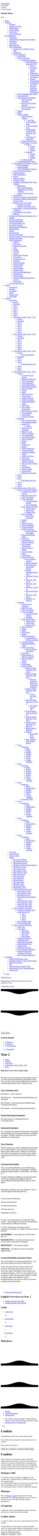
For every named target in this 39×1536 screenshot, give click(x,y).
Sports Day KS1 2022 (24, 904)
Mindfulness (21, 186)
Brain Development (19, 246)
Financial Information (16, 221)
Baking (24, 447)
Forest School (26, 396)
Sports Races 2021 (23, 912)
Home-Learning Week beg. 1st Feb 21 (32, 702)
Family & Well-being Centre (18, 959)
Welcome (12, 24)
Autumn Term (30, 508)
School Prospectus (15, 34)
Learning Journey (19, 173)
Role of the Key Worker (29, 411)
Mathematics (34, 73)
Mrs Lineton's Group (20, 872)
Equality (12, 218)
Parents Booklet (22, 167)
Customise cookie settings (25, 1449)
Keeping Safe (17, 274)
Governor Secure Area (16, 283)
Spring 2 (28, 426)
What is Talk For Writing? (27, 117)
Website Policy (10, 1415)
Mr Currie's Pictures (19, 859)
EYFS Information (15, 47)
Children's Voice (18, 180)
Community (9, 957)
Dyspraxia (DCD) (19, 259)
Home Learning (27, 666)
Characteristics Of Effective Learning (25, 163)
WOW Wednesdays (28, 448)
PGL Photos (21, 929)
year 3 (24, 914)
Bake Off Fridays (19, 178)
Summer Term (30, 512)
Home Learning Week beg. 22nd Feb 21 (31, 719)
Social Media (17, 195)
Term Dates (13, 296)
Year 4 (15, 311)
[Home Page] (6, 977)
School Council (14, 856)
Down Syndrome (19, 263)
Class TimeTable (27, 552)
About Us (8, 23)
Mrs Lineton (26, 933)
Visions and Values (15, 26)
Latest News (13, 287)
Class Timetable (27, 413)
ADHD (15, 250)
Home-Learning (27, 469)
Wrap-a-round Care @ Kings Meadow (21, 968)
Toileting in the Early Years (26, 206)
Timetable (29, 617)
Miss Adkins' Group (20, 871)
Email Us (10, 1044)
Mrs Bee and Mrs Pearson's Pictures (25, 865)
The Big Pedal (22, 946)
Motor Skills (17, 281)
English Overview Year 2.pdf (14, 1301)
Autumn (32, 146)
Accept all (12, 1449)
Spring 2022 (26, 424)
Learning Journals (27, 398)
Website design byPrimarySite (15, 1422)
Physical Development (34, 80)
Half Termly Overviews (29, 143)
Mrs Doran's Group (19, 867)
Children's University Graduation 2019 (24, 939)
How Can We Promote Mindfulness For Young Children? (25, 189)
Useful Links (13, 970)
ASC (15, 248)
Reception (29, 152)
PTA (10, 964)
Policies (11, 231)
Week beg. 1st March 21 (30, 599)
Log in (9, 9)
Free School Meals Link (17, 223)
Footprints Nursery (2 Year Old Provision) (23, 961)
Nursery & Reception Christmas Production (24, 952)
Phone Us (10, 1042)
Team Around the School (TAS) (19, 966)
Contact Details (14, 30)
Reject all (4, 1449)
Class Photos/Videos (28, 385)
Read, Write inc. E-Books (31, 560)
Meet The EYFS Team (29, 495)
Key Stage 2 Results (15, 225)
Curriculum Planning (28, 60)
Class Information (27, 383)
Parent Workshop (23, 165)
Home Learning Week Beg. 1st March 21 (31, 724)
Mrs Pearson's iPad (19, 887)
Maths (19, 113)
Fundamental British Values (26, 161)
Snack (24, 554)
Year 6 (15, 315)
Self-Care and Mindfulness (22, 272)
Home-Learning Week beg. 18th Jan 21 (31, 675)
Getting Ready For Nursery (22, 212)
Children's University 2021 (26, 910)
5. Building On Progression (31, 138)
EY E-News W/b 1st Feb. (34, 707)
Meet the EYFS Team (29, 379)
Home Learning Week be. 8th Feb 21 (31, 713)
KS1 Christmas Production (26, 949)
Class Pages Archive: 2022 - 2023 (24, 351)
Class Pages (13, 300)
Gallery (11, 857)
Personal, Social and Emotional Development (34, 89)
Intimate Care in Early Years (22, 203)
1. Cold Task (30, 120)
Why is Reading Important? (27, 100)
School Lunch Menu (16, 238)
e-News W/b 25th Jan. (33, 696)
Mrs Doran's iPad (19, 886)
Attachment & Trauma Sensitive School (22, 39)
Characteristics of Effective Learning (28, 461)
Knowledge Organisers (29, 387)
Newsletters (13, 291)
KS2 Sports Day (18, 878)
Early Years (17, 244)
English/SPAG (30, 788)
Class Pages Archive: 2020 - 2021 (24, 488)
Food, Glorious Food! (29, 420)
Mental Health (18, 270)
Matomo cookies (11, 1496)
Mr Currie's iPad (18, 882)
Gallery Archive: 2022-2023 (22, 889)
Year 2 (15, 308)
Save (19, 1534)
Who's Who (13, 32)
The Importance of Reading (26, 98)
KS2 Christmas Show (24, 921)
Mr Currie (25, 934)
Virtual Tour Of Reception (27, 429)
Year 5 (15, 313)
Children (8, 298)
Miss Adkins (26, 936)
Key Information (10, 36)
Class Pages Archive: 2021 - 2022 (24, 372)
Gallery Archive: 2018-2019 (22, 925)
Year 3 (15, 310)
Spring (32, 148)
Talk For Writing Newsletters (31, 532)
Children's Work (27, 160)
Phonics (20, 111)
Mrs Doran (25, 931)
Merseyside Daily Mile (24, 942)
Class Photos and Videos (30, 507)
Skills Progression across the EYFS (32, 63)
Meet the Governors (15, 963)
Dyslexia (16, 251)
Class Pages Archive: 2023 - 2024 (24, 334)
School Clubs (13, 295)
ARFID (15, 242)
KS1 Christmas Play (24, 923)
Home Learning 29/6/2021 (31, 729)
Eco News (12, 852)
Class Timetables (31, 505)
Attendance (13, 41)
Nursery (28, 145)
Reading (28, 732)
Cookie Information (11, 1413)
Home (7, 21)
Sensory (16, 253)
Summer (32, 150)
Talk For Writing (22, 114)
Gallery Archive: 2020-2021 (22, 908)
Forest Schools (14, 854)
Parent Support (18, 276)
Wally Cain (21, 927)
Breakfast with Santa (24, 948)
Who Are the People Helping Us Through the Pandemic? (34, 683)
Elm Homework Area (29, 364)
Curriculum (13, 43)
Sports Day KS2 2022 (24, 906)
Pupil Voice (25, 405)
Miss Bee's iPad (18, 884)
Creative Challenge (29, 761)
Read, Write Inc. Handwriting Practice (31, 567)
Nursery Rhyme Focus (29, 141)
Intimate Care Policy (24, 205)
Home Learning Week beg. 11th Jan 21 (31, 670)
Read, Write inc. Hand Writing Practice (31, 741)
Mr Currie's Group (19, 869)
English (28, 751)
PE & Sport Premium (16, 235)
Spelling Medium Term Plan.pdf (15, 1303)
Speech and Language (20, 255)
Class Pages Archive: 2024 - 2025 (24, 317)
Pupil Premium (14, 233)
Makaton (16, 214)
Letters (11, 293)
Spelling (28, 754)
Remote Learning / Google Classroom (21, 236)
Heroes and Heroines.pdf (13, 1292)
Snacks (15, 176)
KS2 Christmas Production (26, 955)
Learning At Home (28, 417)
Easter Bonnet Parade (24, 944)
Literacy (32, 66)
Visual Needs (17, 266)
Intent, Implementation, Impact (27, 94)
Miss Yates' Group (19, 874)
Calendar (12, 289)
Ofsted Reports (14, 229)
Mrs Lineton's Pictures (20, 861)
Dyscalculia (17, 257)
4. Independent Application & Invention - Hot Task (31, 132)
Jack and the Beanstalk (29, 422)
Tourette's (16, 261)
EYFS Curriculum (19, 54)
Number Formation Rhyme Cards (32, 572)
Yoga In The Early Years (25, 193)
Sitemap (7, 1411)
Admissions (13, 38)
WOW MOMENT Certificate (27, 169)
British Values (13, 28)
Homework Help (27, 799)
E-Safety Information (16, 220)
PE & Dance (26, 445)
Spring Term (30, 510)
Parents (7, 285)
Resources (25, 747)
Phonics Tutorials (31, 563)
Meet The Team (27, 432)
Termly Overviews (28, 400)
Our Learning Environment (22, 171)
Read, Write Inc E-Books (34, 735)
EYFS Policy (21, 56)
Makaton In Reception (29, 473)
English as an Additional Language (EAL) (23, 216)
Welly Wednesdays (19, 175)
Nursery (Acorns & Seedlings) (27, 490)
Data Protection (14, 45)
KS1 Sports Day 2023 (24, 901)
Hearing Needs (18, 265)
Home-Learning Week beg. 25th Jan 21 (31, 690)
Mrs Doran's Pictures (20, 863)
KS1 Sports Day (18, 876)
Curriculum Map (22, 96)
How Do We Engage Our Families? (28, 108)
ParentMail (10, 1049)
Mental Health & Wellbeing (18, 227)
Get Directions (11, 1046)
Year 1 (15, 306)
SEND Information (15, 240)
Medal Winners (18, 880)
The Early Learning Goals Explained (25, 197)
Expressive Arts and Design (33, 69)
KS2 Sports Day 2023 (24, 903)
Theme (28, 758)
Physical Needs (18, 268)
